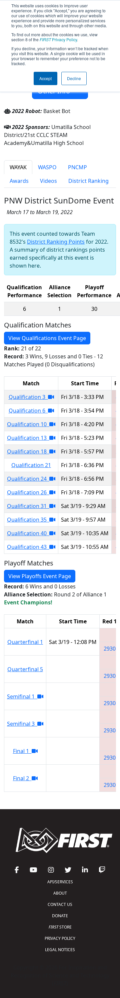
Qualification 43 (28, 547)
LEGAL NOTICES (60, 949)
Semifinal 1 (22, 696)
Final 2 (22, 778)
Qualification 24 (28, 478)
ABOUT (60, 893)
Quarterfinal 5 (25, 669)
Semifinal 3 (22, 723)
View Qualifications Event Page (47, 338)
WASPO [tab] (47, 167)
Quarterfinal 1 (25, 642)
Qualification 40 (28, 533)
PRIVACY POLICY (60, 938)
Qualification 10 (28, 424)
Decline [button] (74, 78)
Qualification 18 (28, 451)
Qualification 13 (28, 437)
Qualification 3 (28, 397)
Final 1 (22, 751)
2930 (110, 648)
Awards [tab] (19, 181)
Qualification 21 (31, 465)
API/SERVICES (60, 882)
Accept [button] (45, 78)
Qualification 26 (28, 492)
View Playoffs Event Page (39, 576)
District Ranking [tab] (88, 181)
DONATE (60, 916)
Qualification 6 (28, 410)
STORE (60, 927)
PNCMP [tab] (77, 167)
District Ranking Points (56, 241)
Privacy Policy (58, 39)
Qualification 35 (28, 519)
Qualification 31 (28, 506)
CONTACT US (60, 904)
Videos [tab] (48, 181)
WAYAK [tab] (18, 167)
